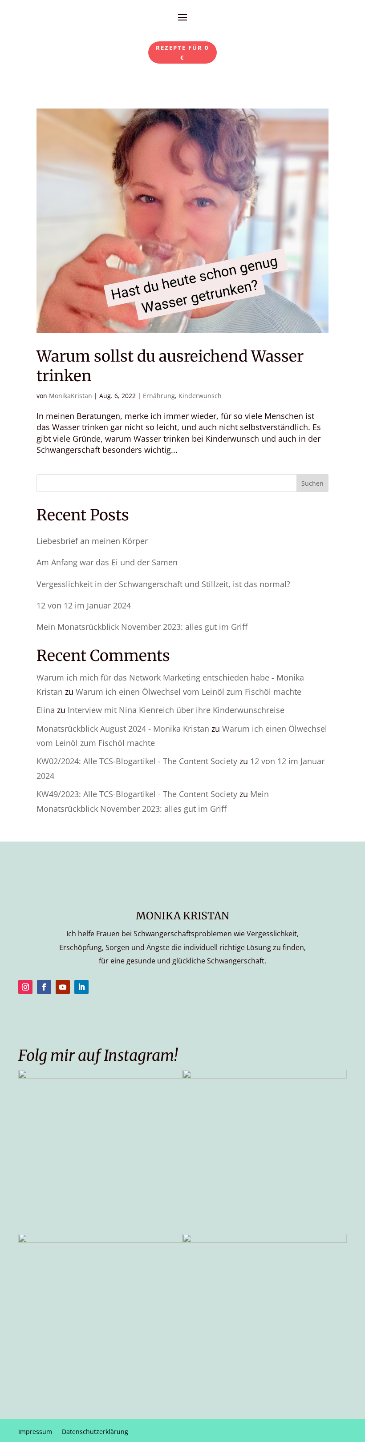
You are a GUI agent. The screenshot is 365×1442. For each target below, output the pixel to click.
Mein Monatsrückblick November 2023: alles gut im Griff (141, 626)
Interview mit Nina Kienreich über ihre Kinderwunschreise (176, 710)
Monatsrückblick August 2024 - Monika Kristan (122, 728)
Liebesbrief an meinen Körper (92, 541)
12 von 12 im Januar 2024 (83, 605)
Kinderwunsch (200, 395)
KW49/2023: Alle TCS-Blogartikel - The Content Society (136, 794)
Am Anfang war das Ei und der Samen (107, 562)
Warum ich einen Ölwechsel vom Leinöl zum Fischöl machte (188, 691)
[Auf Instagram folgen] (25, 987)
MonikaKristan (70, 395)
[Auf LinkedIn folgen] (81, 987)
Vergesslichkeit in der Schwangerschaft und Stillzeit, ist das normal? (163, 584)
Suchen (312, 483)
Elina (45, 710)
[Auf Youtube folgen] (63, 987)
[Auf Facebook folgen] (44, 987)
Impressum (35, 1432)
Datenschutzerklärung (95, 1432)
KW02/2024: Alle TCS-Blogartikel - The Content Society (136, 761)
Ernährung (159, 395)
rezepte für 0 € (182, 52)
